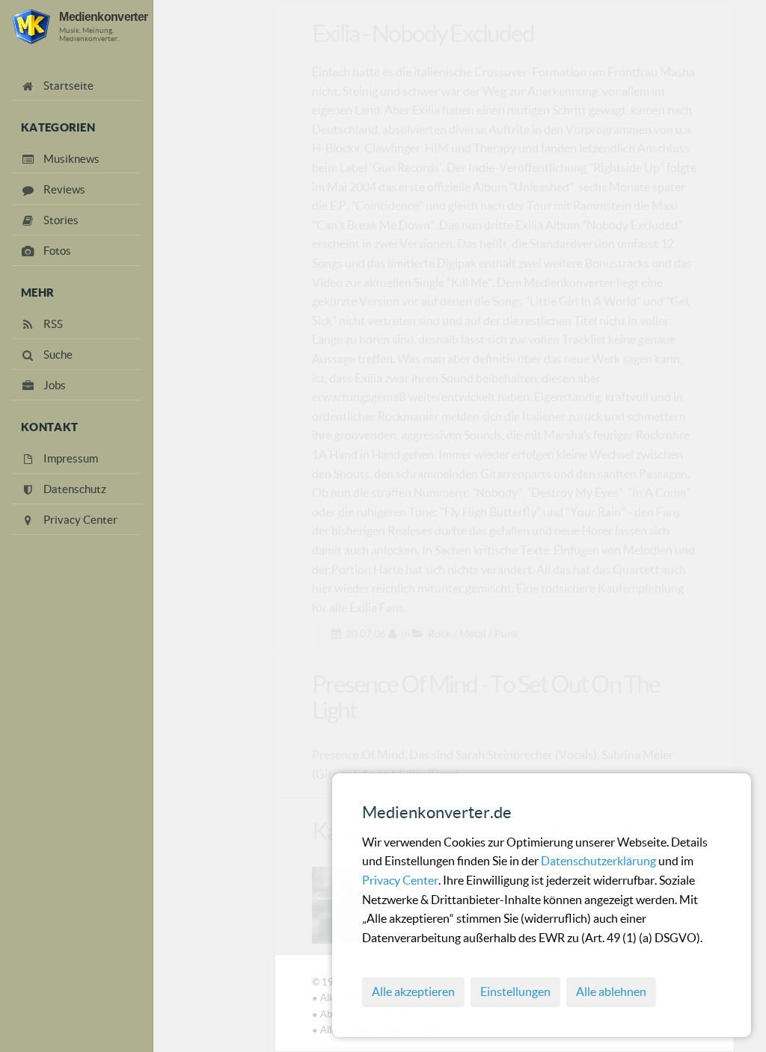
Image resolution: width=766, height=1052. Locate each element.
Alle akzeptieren (413, 991)
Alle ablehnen (611, 991)
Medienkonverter (103, 16)
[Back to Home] (31, 26)
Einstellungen (515, 991)
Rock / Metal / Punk (473, 634)
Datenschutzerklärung (599, 860)
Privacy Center (400, 880)
